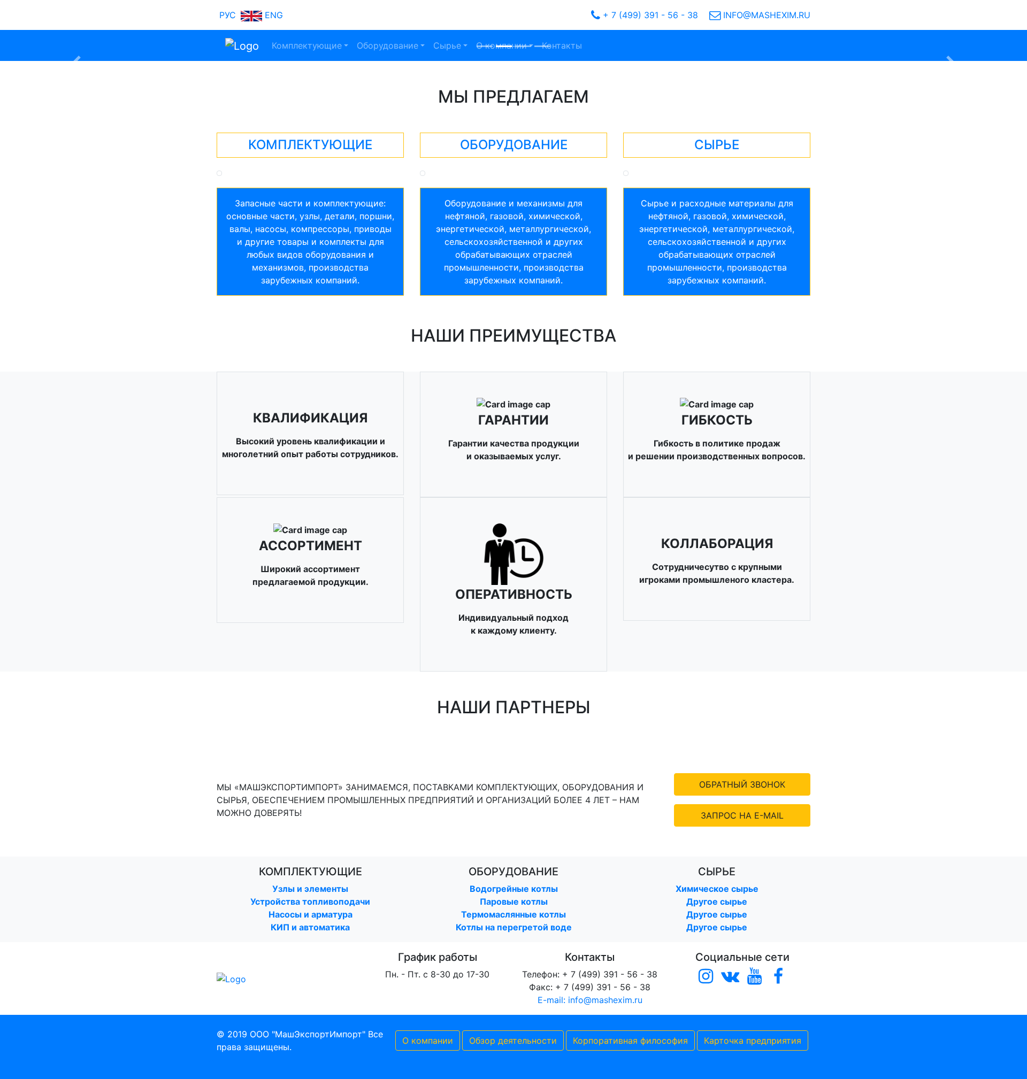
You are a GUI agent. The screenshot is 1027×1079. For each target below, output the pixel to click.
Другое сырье (716, 901)
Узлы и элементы (310, 888)
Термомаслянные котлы (513, 914)
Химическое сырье (717, 888)
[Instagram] (706, 976)
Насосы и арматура (310, 914)
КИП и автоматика (310, 927)
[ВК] (730, 976)
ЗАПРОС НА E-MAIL (742, 815)
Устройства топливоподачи (310, 901)
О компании (427, 1040)
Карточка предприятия (752, 1040)
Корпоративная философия (630, 1040)
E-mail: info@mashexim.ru (590, 1000)
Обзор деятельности (513, 1040)
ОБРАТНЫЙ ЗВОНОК (742, 784)
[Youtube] (754, 976)
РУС (226, 15)
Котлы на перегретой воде (514, 927)
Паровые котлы (514, 901)
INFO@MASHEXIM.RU (765, 15)
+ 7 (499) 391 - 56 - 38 (649, 15)
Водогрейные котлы (514, 888)
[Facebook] (779, 976)
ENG (272, 15)
